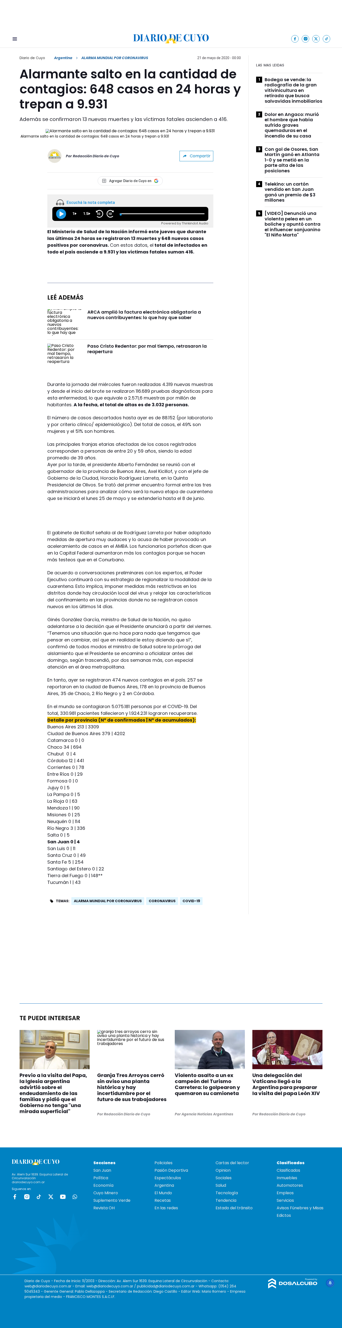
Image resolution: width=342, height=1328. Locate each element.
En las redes (166, 1208)
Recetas (162, 1200)
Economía (103, 1185)
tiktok (39, 1197)
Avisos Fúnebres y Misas (300, 1208)
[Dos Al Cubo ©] (292, 1287)
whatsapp (75, 1197)
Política (100, 1178)
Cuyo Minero (105, 1193)
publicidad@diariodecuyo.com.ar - (168, 1286)
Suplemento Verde (111, 1200)
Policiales (163, 1163)
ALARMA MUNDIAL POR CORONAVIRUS (108, 900)
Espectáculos (167, 1178)
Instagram (27, 1197)
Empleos (285, 1193)
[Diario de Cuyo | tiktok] (326, 39)
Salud (221, 1185)
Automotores (290, 1185)
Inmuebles (287, 1178)
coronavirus (162, 900)
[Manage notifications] (330, 1283)
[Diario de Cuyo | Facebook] (295, 39)
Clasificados (288, 1170)
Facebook (15, 1197)
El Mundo (163, 1193)
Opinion (223, 1170)
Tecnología (227, 1193)
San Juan (102, 1170)
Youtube (63, 1197)
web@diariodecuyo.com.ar (48, 1286)
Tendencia (226, 1200)
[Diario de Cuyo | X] (316, 39)
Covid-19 (191, 900)
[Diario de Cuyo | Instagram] (305, 39)
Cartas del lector (232, 1163)
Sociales (224, 1178)
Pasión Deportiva (171, 1170)
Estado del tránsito (234, 1208)
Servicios (285, 1200)
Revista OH (104, 1208)
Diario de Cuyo (32, 57)
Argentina (63, 57)
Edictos (284, 1215)
